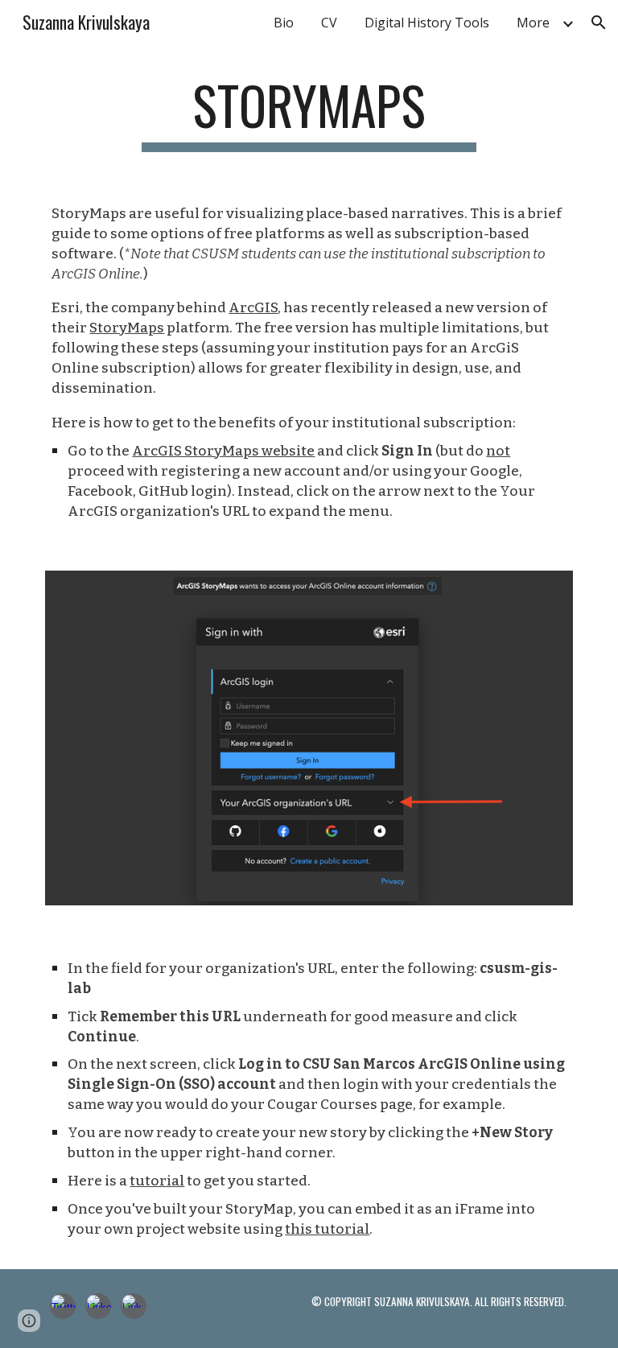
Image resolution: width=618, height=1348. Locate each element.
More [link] (533, 22)
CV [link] (329, 22)
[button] (598, 22)
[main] (308, 113)
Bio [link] (284, 22)
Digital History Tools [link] (427, 22)
